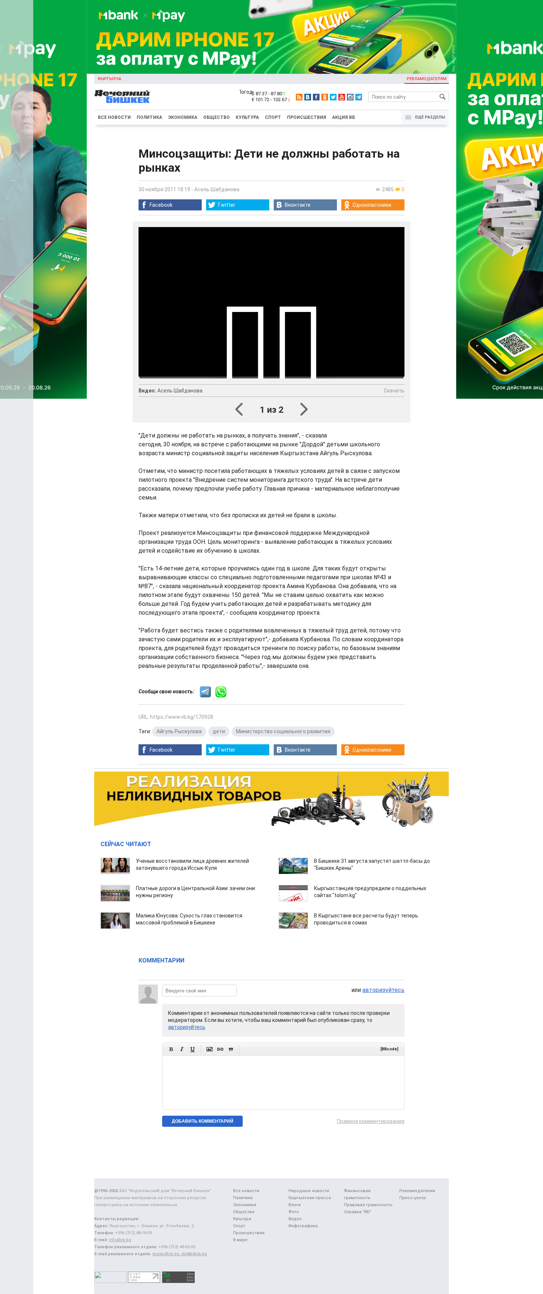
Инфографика (303, 1225)
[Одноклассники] (324, 97)
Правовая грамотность (368, 1204)
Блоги (294, 1204)
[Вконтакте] (307, 97)
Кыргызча (109, 78)
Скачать (394, 391)
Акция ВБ (343, 117)
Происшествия (306, 117)
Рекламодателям (427, 78)
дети (219, 731)
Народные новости (308, 1190)
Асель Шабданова (216, 189)
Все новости (114, 117)
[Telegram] (358, 97)
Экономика (182, 117)
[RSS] (299, 97)
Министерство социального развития (283, 731)
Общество (216, 117)
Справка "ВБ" (357, 1211)
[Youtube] (341, 97)
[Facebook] (316, 97)
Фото (293, 1211)
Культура (247, 117)
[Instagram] (350, 97)
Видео (295, 1218)
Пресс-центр (412, 1197)
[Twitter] (333, 97)
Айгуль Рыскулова (179, 731)
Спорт (273, 117)
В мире (240, 1240)
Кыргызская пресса (309, 1197)
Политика (149, 117)
